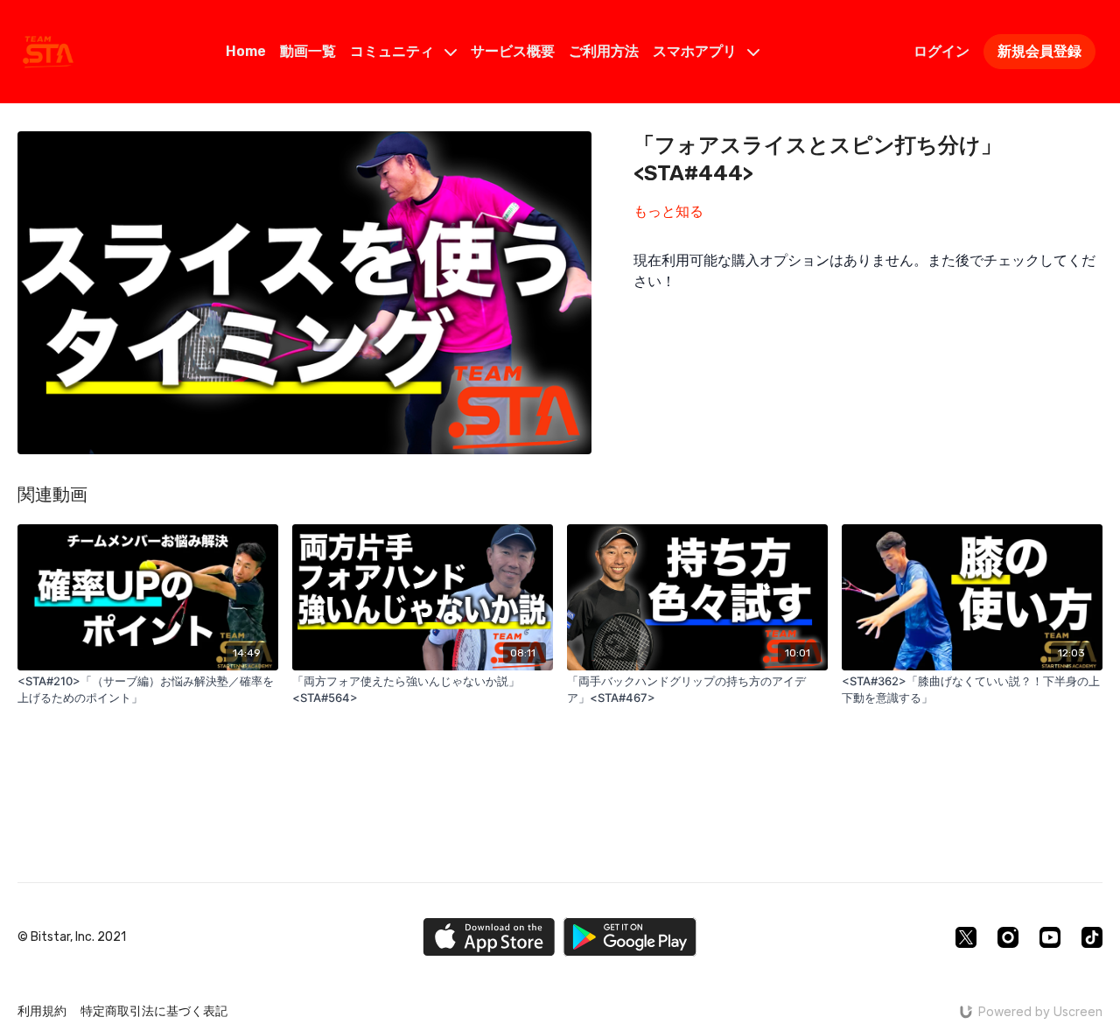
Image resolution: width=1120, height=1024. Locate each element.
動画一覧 (308, 51)
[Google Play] (630, 937)
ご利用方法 (604, 51)
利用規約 (42, 1011)
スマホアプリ (696, 51)
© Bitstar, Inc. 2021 (72, 937)
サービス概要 (513, 51)
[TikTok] (1092, 937)
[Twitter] (966, 937)
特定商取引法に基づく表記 (154, 1011)
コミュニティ (394, 51)
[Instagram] (1008, 937)
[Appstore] (489, 937)
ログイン (942, 51)
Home (246, 51)
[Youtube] (1050, 937)
